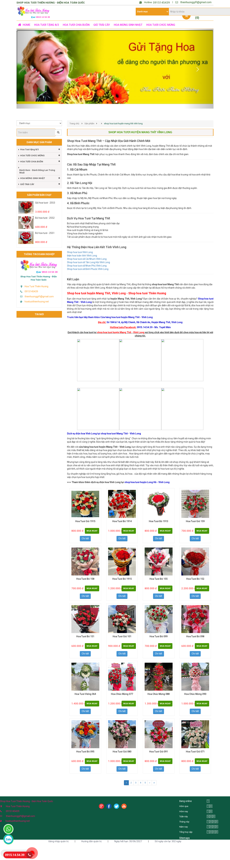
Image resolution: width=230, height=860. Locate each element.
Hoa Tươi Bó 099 (159, 631)
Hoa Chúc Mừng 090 (195, 688)
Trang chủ (74, 118)
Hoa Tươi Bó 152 (195, 573)
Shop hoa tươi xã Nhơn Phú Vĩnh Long (87, 260)
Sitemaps (184, 832)
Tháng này (184, 816)
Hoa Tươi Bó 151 (85, 631)
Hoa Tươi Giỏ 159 (195, 516)
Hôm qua (183, 801)
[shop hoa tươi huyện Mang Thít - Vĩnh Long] (98, 354)
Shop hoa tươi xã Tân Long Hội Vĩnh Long (88, 257)
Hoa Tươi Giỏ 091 (158, 746)
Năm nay (183, 821)
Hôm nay (183, 806)
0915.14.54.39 (14, 855)
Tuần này (183, 811)
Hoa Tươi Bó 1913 (158, 516)
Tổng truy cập (185, 826)
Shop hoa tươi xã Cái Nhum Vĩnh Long (87, 253)
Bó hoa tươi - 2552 (45, 212)
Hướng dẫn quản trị (91, 836)
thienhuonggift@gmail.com (195, 2)
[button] (31, 66)
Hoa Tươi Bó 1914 (122, 516)
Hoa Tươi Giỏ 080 (122, 746)
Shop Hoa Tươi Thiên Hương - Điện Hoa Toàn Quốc (38, 273)
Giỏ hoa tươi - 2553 (45, 197)
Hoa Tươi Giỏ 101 (122, 631)
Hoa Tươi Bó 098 (195, 631)
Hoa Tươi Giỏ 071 (195, 746)
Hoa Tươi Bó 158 (85, 573)
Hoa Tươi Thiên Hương (36, 281)
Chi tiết (85, 533)
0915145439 (161, 2)
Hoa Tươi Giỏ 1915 (85, 516)
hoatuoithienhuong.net (37, 296)
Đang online (185, 796)
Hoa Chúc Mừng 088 (158, 688)
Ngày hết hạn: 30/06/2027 (128, 836)
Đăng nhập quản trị (58, 836)
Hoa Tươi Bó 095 (85, 746)
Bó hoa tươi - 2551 (45, 227)
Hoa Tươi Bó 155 (159, 573)
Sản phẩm (89, 118)
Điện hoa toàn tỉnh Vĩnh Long (82, 250)
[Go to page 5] (154, 777)
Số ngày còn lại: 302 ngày (168, 836)
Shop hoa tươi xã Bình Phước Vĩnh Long (87, 263)
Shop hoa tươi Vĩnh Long (80, 247)
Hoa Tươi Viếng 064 (85, 688)
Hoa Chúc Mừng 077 (122, 688)
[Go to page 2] (149, 777)
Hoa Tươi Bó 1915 (122, 573)
